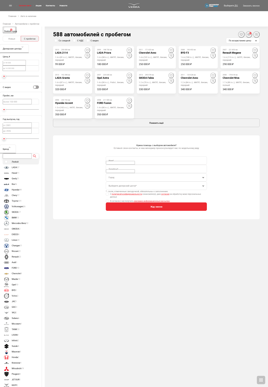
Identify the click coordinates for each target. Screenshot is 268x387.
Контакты (50, 5)
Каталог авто (25, 5)
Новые (11, 38)
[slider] (4, 76)
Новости (63, 5)
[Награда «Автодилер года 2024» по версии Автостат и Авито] (212, 6)
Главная (7, 23)
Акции (38, 5)
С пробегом (29, 38)
